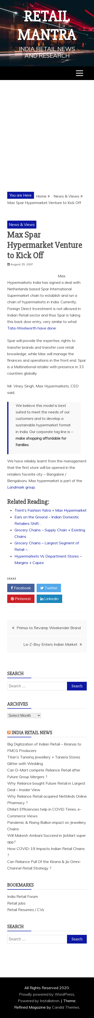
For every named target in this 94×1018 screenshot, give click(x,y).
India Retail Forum (22, 896)
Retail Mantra (47, 25)
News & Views (22, 224)
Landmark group (21, 487)
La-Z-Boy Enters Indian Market (50, 644)
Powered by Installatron (38, 1000)
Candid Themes (65, 1007)
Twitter (50, 587)
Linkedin (51, 598)
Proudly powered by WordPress (46, 994)
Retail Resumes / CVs (25, 909)
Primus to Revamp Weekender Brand (49, 627)
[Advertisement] (47, 129)
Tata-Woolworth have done (31, 328)
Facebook (22, 587)
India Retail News (32, 733)
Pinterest (22, 598)
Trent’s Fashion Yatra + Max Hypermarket (50, 510)
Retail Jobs (16, 903)
